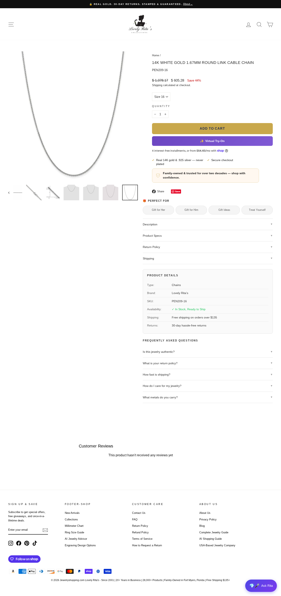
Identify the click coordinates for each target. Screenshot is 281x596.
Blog (202, 525)
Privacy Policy (208, 519)
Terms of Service (142, 538)
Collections (71, 519)
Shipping (157, 85)
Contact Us (138, 512)
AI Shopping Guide (210, 538)
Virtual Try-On (212, 141)
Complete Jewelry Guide (213, 532)
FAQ (134, 519)
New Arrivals (72, 512)
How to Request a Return (147, 545)
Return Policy (140, 525)
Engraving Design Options (80, 545)
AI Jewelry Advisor (76, 538)
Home (155, 55)
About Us (204, 512)
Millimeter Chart (74, 525)
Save (177, 191)
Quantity (161, 106)
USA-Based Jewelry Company (217, 545)
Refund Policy (140, 532)
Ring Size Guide (74, 532)
